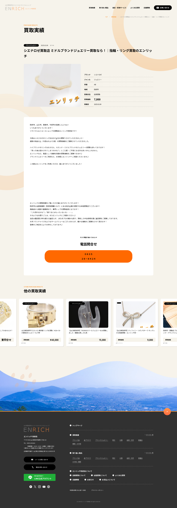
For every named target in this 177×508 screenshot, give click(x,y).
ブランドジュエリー (31, 45)
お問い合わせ (164, 8)
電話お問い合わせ (41, 467)
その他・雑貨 (76, 462)
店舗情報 (147, 8)
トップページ (77, 425)
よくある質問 (135, 8)
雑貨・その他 (76, 444)
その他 (52, 45)
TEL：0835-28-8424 (29, 443)
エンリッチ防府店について (82, 471)
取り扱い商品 (103, 8)
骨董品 (140, 440)
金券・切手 (130, 440)
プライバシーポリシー (97, 490)
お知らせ (90, 479)
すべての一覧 (149, 434)
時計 (113, 440)
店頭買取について (79, 475)
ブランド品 (76, 440)
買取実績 (92, 8)
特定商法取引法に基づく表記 (78, 490)
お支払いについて (108, 479)
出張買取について (100, 475)
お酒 (121, 440)
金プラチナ (87, 440)
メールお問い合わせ (41, 460)
